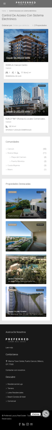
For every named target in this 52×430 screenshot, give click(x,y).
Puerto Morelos (17, 161)
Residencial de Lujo (15, 384)
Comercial (12, 401)
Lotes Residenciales (15, 393)
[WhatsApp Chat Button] (45, 413)
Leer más (9, 348)
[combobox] (23, 25)
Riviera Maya (13, 153)
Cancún (11, 149)
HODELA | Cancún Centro (16, 65)
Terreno (11, 388)
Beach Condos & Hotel (16, 397)
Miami (10, 169)
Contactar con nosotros (15, 370)
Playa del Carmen (18, 157)
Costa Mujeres (14, 165)
